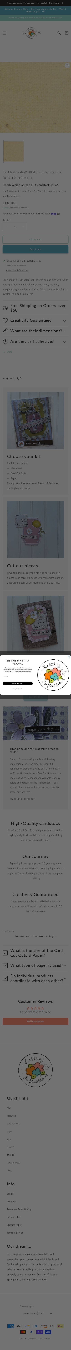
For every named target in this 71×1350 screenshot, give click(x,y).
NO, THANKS (17, 689)
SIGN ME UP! (17, 683)
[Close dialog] (69, 657)
